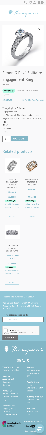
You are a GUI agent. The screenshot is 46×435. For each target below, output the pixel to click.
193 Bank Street (34, 370)
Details (12, 216)
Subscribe (10, 337)
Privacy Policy (8, 406)
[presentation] (21, 330)
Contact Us (7, 391)
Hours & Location (10, 394)
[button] (39, 29)
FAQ (4, 400)
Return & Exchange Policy (9, 412)
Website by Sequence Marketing (33, 431)
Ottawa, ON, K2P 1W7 (34, 374)
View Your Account (10, 367)
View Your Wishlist (10, 370)
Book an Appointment (8, 377)
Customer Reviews (6, 383)
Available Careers (10, 397)
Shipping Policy (9, 408)
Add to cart (19, 138)
